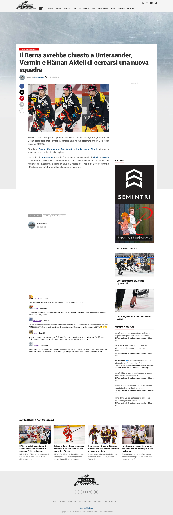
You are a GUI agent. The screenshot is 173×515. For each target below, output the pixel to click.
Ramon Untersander (49, 149)
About (130, 8)
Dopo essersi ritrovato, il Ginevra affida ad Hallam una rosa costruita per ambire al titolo (103, 448)
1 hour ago (145, 368)
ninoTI (117, 333)
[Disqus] (68, 259)
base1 (117, 386)
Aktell (96, 157)
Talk (113, 8)
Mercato (55, 215)
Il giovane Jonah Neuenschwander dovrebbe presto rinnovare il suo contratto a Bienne (69, 448)
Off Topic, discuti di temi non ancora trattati (134, 318)
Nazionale (84, 8)
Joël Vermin (67, 149)
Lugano (67, 8)
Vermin (105, 157)
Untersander (47, 157)
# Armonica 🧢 (121, 361)
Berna (46, 215)
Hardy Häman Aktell (86, 149)
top (63, 215)
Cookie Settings (86, 508)
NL (75, 8)
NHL (93, 8)
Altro (121, 8)
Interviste (103, 8)
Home (50, 8)
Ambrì (58, 8)
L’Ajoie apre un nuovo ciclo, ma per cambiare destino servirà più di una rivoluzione (137, 448)
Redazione (39, 77)
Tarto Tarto (119, 346)
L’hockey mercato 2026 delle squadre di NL (130, 282)
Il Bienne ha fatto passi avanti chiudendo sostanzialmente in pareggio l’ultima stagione (32, 448)
